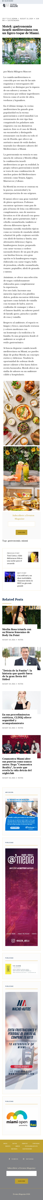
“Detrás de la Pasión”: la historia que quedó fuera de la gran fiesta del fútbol (17, 675)
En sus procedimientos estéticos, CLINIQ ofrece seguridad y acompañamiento (16, 719)
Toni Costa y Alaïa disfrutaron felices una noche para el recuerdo (14, 558)
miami (24, 541)
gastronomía (14, 541)
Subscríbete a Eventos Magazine (23, 517)
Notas (20, 640)
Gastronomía (13, 20)
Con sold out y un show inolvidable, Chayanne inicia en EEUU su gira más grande (25, 579)
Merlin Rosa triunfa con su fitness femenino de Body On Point (16, 632)
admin (14, 19)
